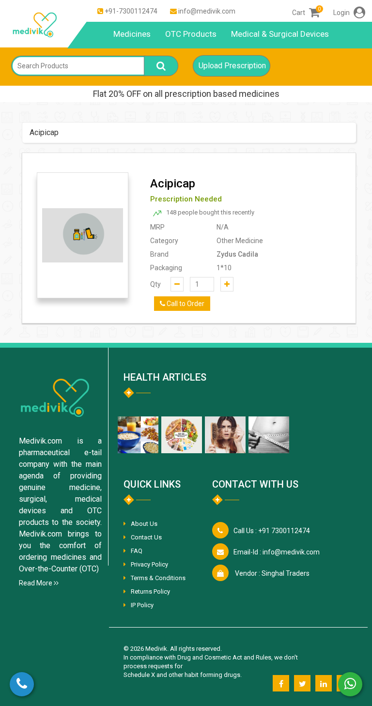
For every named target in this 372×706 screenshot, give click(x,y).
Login (342, 12)
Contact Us (146, 537)
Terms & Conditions (158, 578)
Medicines (132, 34)
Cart (306, 12)
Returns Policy (150, 591)
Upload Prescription (232, 65)
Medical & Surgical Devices (280, 34)
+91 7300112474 (271, 531)
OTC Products (191, 34)
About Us (144, 523)
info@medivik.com (206, 11)
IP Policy (142, 605)
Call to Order (184, 303)
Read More (36, 583)
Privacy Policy (149, 564)
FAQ (136, 550)
